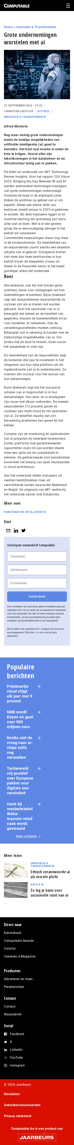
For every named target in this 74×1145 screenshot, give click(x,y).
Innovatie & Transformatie (36, 27)
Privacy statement (17, 1116)
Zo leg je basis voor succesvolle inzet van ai (49, 893)
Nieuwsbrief (13, 1014)
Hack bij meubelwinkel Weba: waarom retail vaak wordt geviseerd (20, 816)
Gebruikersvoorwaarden (22, 1105)
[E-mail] (8, 530)
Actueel (43, 111)
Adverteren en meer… (19, 979)
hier (37, 632)
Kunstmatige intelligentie (25, 511)
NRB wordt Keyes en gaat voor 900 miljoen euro (20, 719)
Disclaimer (12, 1094)
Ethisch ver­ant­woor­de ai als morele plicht (50, 874)
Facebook (17, 1034)
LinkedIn (16, 1050)
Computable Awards (19, 941)
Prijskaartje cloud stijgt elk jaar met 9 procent (19, 693)
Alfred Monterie (16, 126)
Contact (10, 1006)
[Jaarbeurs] (37, 1135)
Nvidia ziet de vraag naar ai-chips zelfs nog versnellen (20, 747)
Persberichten (14, 987)
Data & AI (37, 884)
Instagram (17, 1065)
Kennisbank (12, 933)
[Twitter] (23, 530)
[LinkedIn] (16, 530)
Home (8, 27)
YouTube (16, 1057)
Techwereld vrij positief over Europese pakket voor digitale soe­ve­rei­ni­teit (20, 780)
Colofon (10, 948)
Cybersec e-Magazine (20, 956)
